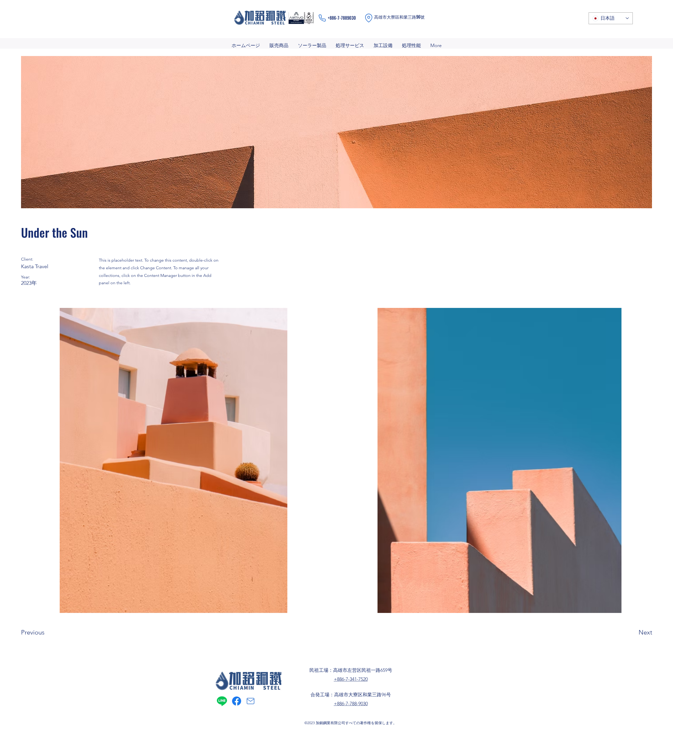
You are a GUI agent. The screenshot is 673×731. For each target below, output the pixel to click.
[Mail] (250, 701)
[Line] (222, 701)
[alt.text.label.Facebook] (237, 701)
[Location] (368, 18)
